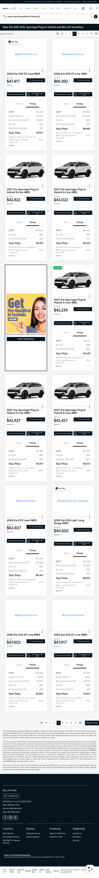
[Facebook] (5, 817)
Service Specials (32, 837)
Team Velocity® (74, 870)
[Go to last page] (96, 34)
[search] (97, 8)
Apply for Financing (58, 833)
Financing (55, 828)
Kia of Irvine (5, 871)
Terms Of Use (20, 871)
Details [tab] (19, 104)
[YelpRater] (15, 817)
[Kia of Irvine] (9, 8)
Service (30, 828)
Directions (77, 837)
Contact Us (12, 796)
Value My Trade (56, 837)
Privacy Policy (12, 871)
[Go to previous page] (62, 34)
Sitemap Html (34, 871)
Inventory (8, 828)
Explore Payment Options (16, 94)
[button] (13, 41)
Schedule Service (33, 833)
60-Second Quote (37, 80)
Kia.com (76, 840)
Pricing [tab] (33, 104)
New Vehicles (8, 833)
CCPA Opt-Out (48, 871)
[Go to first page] (57, 34)
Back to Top (92, 723)
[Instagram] (10, 817)
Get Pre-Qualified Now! (26, 339)
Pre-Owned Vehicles (11, 837)
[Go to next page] (91, 34)
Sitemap (28, 871)
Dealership (79, 828)
